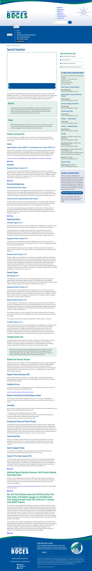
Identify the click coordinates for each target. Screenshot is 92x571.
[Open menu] (9, 35)
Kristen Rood (64, 121)
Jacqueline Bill (64, 149)
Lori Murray (64, 136)
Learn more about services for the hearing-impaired (20, 392)
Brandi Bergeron (65, 129)
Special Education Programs (69, 56)
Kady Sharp (64, 157)
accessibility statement (62, 559)
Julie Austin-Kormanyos (67, 143)
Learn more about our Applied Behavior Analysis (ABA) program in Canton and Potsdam (29, 158)
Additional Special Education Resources (72, 67)
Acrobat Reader (68, 562)
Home (8, 45)
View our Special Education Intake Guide (71, 193)
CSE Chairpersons (66, 60)
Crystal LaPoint (65, 114)
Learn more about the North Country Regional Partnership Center (24, 486)
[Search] (70, 22)
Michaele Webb (65, 106)
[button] (32, 84)
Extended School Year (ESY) (68, 63)
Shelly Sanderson (65, 99)
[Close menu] (16, 27)
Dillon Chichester (65, 164)
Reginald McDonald (66, 89)
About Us (44, 552)
